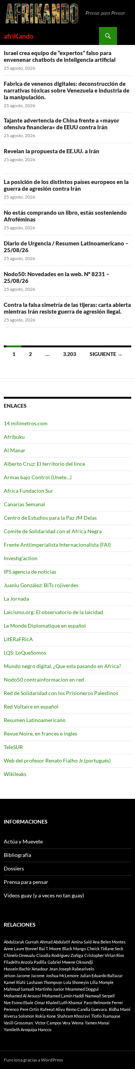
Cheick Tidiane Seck (105, 948)
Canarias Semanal (24, 504)
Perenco (11, 1009)
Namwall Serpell (100, 995)
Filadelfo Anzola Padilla (25, 962)
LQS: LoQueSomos (25, 652)
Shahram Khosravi (73, 1016)
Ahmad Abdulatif (55, 941)
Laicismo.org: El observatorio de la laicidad (53, 612)
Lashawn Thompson (44, 982)
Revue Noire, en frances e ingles (40, 733)
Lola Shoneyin (76, 982)
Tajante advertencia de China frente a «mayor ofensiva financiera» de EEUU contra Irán (61, 123)
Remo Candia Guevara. (87, 1009)
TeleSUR (13, 747)
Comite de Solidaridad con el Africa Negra (53, 531)
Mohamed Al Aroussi (22, 995)
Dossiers (14, 868)
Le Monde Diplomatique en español (45, 625)
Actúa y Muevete (23, 841)
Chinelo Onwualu (19, 955)
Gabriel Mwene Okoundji (70, 962)
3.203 (69, 354)
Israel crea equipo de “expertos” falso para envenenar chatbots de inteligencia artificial (60, 56)
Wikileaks (15, 774)
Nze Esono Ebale (18, 1002)
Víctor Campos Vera (52, 1022)
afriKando (18, 36)
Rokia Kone (45, 1016)
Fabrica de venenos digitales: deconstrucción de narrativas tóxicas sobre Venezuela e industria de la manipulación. (66, 90)
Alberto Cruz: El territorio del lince (44, 463)
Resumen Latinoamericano (35, 720)
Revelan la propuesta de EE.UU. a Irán (51, 151)
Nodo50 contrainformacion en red (44, 679)
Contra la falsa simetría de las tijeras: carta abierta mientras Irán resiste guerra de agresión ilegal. (67, 308)
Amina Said (81, 941)
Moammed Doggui (82, 989)
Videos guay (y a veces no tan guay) (44, 895)
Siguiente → (106, 354)
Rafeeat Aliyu (52, 1009)
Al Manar (15, 450)
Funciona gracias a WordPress (33, 1060)
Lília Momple (102, 982)
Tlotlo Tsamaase (105, 1016)
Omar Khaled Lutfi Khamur (58, 1002)
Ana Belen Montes (109, 941)
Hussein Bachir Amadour (26, 968)
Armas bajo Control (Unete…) (38, 477)
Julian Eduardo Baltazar (101, 975)
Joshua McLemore (62, 975)
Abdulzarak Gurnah (21, 941)
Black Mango (74, 948)
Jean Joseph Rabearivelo (71, 968)
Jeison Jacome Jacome (24, 975)
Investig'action (21, 558)
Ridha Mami (119, 1009)
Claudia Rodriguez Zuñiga (59, 955)
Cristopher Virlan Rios (104, 955)
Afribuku (14, 437)
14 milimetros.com (26, 423)
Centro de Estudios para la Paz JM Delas (50, 517)
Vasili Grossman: (19, 1022)
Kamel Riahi (15, 982)
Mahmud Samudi (19, 989)
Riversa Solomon (19, 1016)
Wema (78, 1022)
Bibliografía (17, 855)
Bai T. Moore (50, 948)
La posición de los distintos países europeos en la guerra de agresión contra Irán (66, 185)
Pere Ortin (29, 1009)
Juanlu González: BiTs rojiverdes (41, 585)
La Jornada (16, 598)
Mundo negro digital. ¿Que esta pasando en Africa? (62, 666)
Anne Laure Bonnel (21, 948)
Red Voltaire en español (31, 706)
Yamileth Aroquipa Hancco (27, 1029)
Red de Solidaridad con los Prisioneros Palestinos (61, 693)
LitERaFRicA (18, 639)
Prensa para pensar (26, 882)
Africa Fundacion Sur (28, 490)
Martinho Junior (49, 989)
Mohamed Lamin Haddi (63, 995)
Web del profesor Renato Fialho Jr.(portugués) (57, 760)
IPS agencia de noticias (30, 571)
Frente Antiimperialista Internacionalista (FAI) (57, 544)
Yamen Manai (97, 1022)
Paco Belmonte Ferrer (103, 1002)
